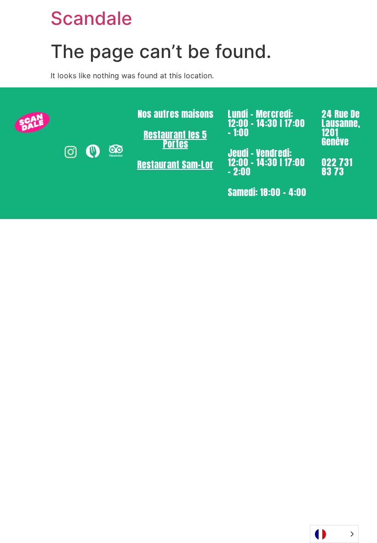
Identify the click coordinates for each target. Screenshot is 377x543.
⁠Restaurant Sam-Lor (175, 164)
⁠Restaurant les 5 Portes (175, 139)
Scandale (91, 18)
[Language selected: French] (334, 534)
